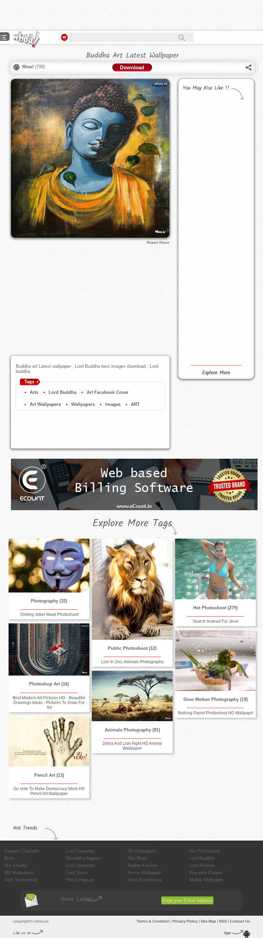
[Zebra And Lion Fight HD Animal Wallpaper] (132, 696)
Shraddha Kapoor (83, 858)
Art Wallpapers (45, 404)
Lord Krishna (201, 865)
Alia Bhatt (137, 858)
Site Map (208, 921)
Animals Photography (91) (132, 729)
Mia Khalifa (15, 865)
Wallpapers (83, 404)
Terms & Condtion (153, 921)
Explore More (216, 373)
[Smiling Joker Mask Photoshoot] (49, 566)
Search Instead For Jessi (215, 621)
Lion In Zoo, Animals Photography (132, 661)
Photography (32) (49, 600)
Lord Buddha (62, 392)
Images (113, 404)
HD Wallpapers (19, 872)
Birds (9, 858)
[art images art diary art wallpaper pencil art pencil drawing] (232, 271)
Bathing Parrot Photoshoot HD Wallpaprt (215, 713)
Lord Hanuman (80, 865)
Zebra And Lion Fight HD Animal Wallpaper (132, 746)
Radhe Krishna (142, 865)
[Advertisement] (80, 15)
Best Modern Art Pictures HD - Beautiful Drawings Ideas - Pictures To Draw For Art (49, 702)
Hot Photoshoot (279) (215, 607)
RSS (223, 921)
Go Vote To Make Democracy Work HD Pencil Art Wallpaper (49, 791)
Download (132, 67)
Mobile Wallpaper (206, 879)
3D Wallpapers (142, 851)
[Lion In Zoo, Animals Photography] (132, 589)
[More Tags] (3, 38)
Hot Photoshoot (204, 851)
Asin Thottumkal (20, 879)
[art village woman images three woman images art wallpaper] (198, 336)
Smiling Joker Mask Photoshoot (49, 614)
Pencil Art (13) (49, 775)
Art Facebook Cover (107, 392)
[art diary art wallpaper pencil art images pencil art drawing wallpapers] (198, 288)
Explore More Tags (132, 523)
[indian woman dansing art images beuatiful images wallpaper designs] (232, 312)
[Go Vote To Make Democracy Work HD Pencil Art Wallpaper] (49, 741)
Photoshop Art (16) (49, 684)
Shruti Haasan (80, 879)
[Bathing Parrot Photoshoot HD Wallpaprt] (215, 660)
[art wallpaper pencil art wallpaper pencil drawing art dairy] (198, 247)
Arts (34, 392)
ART (135, 404)
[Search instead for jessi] (215, 569)
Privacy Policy (185, 921)
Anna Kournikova (145, 879)
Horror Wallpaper (144, 872)
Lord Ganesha (80, 851)
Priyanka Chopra (205, 872)
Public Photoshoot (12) (132, 648)
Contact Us (240, 921)
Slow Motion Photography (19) (215, 699)
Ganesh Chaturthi (21, 851)
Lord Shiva (76, 872)
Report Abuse (158, 242)
